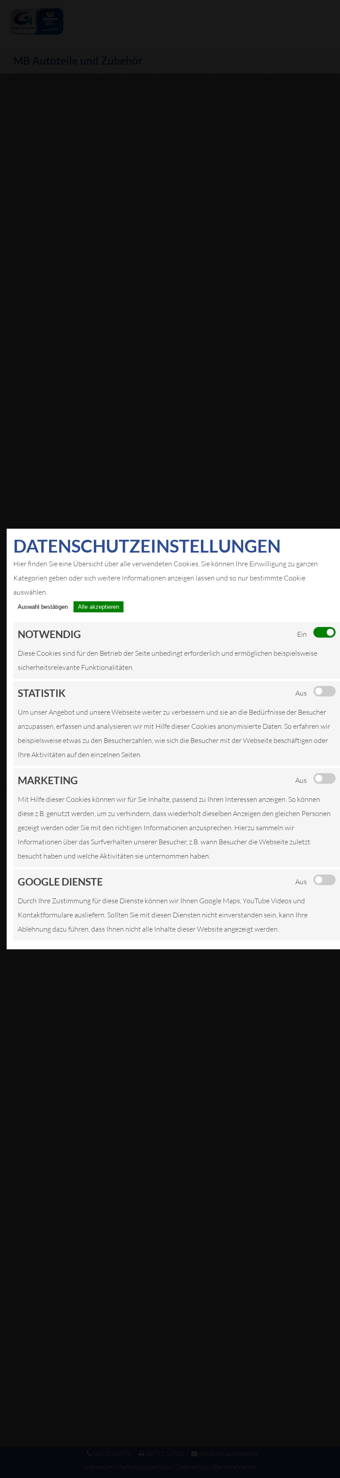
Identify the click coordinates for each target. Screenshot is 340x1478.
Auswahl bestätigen (43, 607)
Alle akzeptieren (98, 607)
